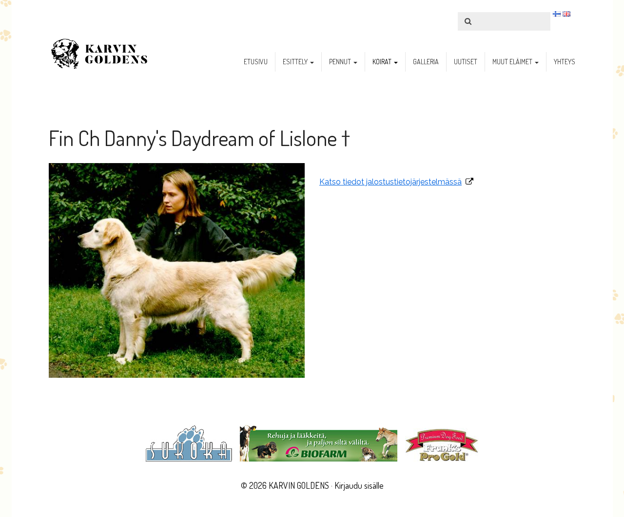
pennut (340, 61)
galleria (426, 61)
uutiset (465, 61)
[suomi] (557, 13)
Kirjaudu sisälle (359, 485)
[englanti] (566, 13)
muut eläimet (513, 61)
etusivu (256, 61)
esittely (296, 61)
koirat (382, 61)
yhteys (564, 61)
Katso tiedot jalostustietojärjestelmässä (390, 181)
